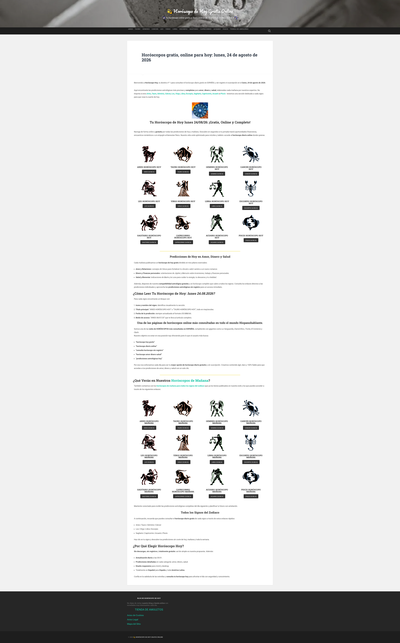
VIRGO (168, 29)
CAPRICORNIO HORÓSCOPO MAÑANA (183, 491)
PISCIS (225, 29)
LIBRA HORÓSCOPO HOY (217, 201)
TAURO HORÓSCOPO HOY (183, 167)
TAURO (137, 29)
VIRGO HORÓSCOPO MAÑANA (183, 456)
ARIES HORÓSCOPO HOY (149, 167)
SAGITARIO (194, 29)
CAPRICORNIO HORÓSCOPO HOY (183, 236)
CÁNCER (155, 29)
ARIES (130, 29)
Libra (183, 94)
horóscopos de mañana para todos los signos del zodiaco (180, 386)
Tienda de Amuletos (239, 29)
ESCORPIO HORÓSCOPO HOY (250, 202)
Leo (173, 94)
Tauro (154, 94)
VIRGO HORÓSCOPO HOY (183, 201)
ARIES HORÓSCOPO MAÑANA (149, 422)
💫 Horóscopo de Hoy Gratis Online (200, 11)
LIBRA (175, 29)
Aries (149, 94)
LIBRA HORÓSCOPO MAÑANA (217, 456)
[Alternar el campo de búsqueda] (269, 30)
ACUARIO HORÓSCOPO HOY (217, 236)
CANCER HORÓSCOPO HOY (251, 168)
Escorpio (189, 94)
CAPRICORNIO (205, 29)
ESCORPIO (183, 29)
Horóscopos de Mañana (189, 380)
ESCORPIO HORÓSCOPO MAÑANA (250, 456)
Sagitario (197, 94)
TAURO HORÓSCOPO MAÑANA (183, 422)
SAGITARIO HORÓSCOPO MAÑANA (149, 491)
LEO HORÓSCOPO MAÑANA (149, 456)
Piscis (223, 94)
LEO (161, 29)
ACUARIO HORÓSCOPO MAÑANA (217, 491)
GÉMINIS (146, 29)
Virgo (177, 94)
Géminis (160, 94)
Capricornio (207, 94)
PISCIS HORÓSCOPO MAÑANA (251, 491)
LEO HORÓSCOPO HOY (149, 201)
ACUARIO (217, 29)
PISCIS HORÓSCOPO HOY (251, 236)
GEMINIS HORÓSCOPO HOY (217, 168)
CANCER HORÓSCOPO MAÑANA (251, 422)
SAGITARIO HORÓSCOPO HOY (149, 236)
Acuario (215, 94)
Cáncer (168, 94)
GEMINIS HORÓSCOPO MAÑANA (217, 422)
